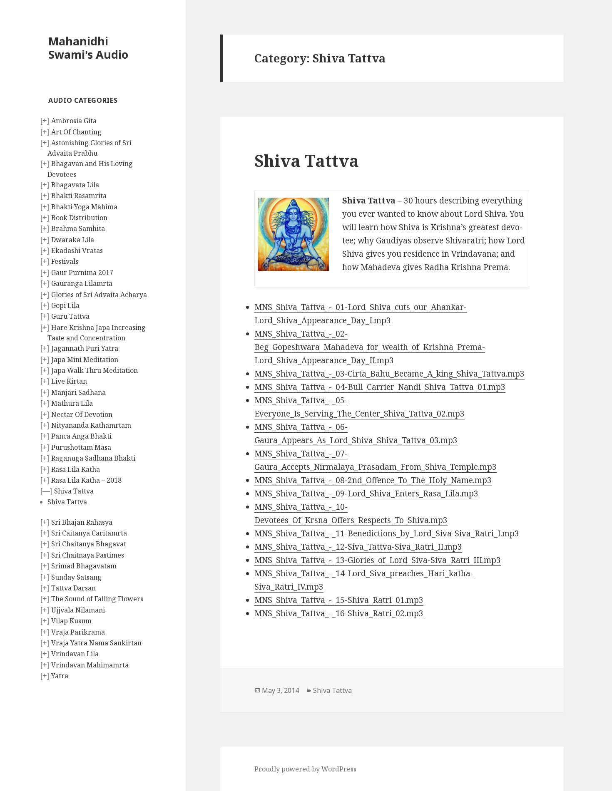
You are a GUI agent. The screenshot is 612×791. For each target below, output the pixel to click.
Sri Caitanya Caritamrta (89, 533)
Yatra (59, 675)
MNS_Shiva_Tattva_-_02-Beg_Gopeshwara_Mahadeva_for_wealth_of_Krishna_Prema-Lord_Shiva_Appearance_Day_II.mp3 (369, 347)
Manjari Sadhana (78, 392)
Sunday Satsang (76, 577)
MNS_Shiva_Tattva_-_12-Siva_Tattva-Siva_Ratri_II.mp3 (358, 546)
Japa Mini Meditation (84, 359)
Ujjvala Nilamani (78, 610)
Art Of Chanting (76, 131)
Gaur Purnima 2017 (82, 272)
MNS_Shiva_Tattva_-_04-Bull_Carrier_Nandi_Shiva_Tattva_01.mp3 (379, 387)
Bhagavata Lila (75, 184)
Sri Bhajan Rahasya (81, 522)
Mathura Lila (72, 403)
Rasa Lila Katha (75, 469)
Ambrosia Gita (74, 120)
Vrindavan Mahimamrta (90, 664)
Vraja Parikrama (78, 632)
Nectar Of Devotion (81, 414)
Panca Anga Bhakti (81, 436)
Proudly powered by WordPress (305, 769)
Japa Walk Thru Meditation (94, 370)
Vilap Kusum (71, 620)
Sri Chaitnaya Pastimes (87, 555)
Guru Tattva (70, 316)
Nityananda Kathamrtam (91, 425)
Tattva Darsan (73, 588)
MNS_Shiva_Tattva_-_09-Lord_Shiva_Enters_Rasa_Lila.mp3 (366, 493)
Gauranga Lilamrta (81, 283)
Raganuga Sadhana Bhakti (93, 458)
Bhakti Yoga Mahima (84, 206)
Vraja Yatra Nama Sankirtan (96, 642)
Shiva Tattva (74, 491)
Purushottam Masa (81, 447)
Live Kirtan (69, 381)
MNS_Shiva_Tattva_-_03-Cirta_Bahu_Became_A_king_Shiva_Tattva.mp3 (389, 373)
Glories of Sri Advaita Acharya (99, 294)
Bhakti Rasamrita (79, 195)
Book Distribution (79, 217)
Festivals (64, 261)
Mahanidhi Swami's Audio (88, 47)
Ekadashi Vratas (77, 250)
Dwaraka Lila (72, 239)
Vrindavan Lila (75, 653)
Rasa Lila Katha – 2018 (86, 480)
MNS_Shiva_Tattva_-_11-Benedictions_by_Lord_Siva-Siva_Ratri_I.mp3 (386, 533)
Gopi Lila (65, 305)
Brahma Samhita (78, 228)
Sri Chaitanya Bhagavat (88, 543)
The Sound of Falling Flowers (97, 598)
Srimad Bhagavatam (84, 565)
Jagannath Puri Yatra (84, 348)
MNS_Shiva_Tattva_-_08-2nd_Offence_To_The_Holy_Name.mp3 (373, 480)
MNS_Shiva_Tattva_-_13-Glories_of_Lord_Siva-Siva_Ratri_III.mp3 (377, 560)
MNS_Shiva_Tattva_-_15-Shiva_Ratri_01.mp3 (338, 600)
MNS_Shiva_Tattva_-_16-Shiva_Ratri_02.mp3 (338, 613)
